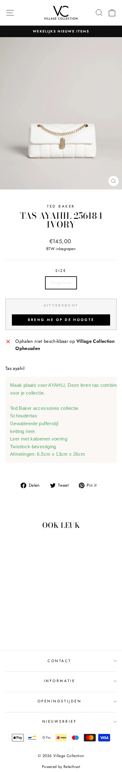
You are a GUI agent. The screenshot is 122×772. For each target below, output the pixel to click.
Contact (59, 660)
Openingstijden (59, 701)
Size (60, 270)
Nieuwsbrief (59, 721)
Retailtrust (72, 767)
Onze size (60, 282)
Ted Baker (61, 206)
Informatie (59, 680)
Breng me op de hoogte (61, 319)
